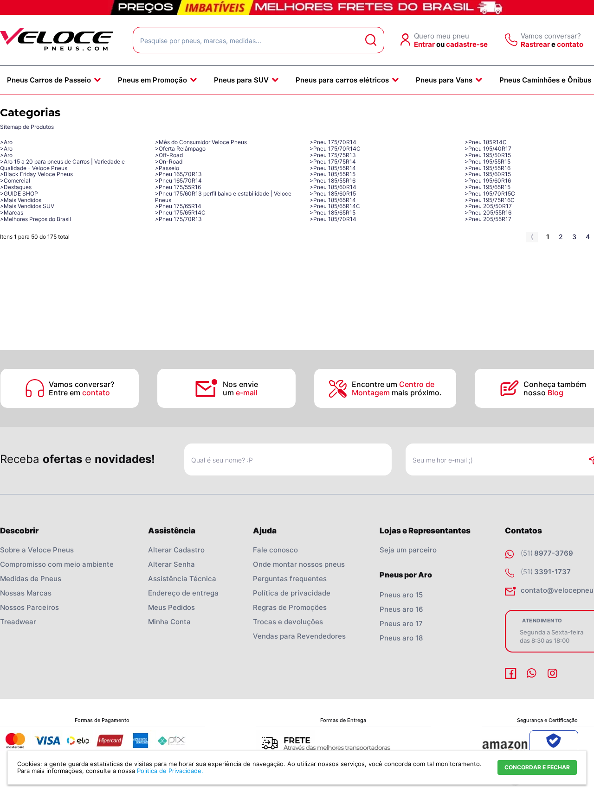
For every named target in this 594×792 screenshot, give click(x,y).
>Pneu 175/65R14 (178, 206)
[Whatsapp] (533, 673)
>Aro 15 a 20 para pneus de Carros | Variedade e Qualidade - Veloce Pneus (62, 164)
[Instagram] (554, 673)
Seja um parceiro (408, 549)
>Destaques (16, 187)
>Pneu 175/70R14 (333, 142)
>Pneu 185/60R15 (333, 193)
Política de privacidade (291, 593)
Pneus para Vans (444, 80)
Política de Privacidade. (170, 770)
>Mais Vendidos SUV (27, 206)
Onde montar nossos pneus (299, 564)
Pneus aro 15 (401, 594)
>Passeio (167, 168)
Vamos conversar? (81, 384)
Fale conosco (275, 549)
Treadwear (18, 621)
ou (440, 44)
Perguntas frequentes (290, 578)
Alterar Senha (171, 564)
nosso (543, 392)
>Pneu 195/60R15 (488, 174)
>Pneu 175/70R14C (335, 148)
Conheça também (555, 384)
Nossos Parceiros (29, 607)
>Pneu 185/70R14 (333, 218)
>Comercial (15, 180)
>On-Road (168, 161)
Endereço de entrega (183, 593)
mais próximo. (397, 392)
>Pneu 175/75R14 (333, 161)
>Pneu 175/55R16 (178, 187)
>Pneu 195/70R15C (490, 193)
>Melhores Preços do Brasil (35, 218)
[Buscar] (371, 40)
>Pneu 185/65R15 (332, 212)
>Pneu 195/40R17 (488, 148)
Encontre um (393, 384)
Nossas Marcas (26, 593)
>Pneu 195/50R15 (488, 155)
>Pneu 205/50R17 (488, 206)
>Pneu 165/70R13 (178, 174)
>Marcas (11, 212)
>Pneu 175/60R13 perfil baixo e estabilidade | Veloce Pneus (223, 196)
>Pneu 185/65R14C (335, 206)
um (240, 392)
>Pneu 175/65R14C (180, 212)
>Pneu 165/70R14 (178, 180)
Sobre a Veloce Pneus (37, 549)
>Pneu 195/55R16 (487, 168)
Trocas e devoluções (288, 621)
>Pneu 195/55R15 (487, 161)
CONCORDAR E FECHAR (537, 767)
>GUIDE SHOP (19, 193)
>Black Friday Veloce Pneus (36, 174)
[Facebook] (512, 673)
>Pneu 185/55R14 (333, 168)
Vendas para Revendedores (299, 636)
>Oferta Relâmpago (180, 148)
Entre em (79, 392)
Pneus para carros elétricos (342, 80)
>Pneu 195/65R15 (487, 187)
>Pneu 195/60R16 (488, 180)
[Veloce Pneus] (56, 48)
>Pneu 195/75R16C (490, 199)
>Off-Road (169, 155)
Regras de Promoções (290, 607)
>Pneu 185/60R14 (333, 187)
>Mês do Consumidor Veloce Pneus (201, 142)
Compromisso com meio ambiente (57, 564)
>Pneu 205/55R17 (488, 218)
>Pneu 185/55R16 (332, 180)
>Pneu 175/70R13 (178, 218)
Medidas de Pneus (30, 578)
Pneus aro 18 (401, 638)
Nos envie (240, 384)
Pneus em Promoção (152, 80)
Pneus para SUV (241, 80)
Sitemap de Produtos (27, 126)
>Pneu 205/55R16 (488, 212)
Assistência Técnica (182, 578)
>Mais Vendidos (20, 199)
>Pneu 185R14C (486, 142)
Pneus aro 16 (401, 609)
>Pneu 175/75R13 (333, 155)
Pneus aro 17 (401, 623)
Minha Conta (169, 621)
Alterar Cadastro (176, 549)
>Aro (6, 142)
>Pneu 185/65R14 (333, 199)
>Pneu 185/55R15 (332, 174)
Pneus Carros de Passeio (49, 80)
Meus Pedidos (171, 607)
